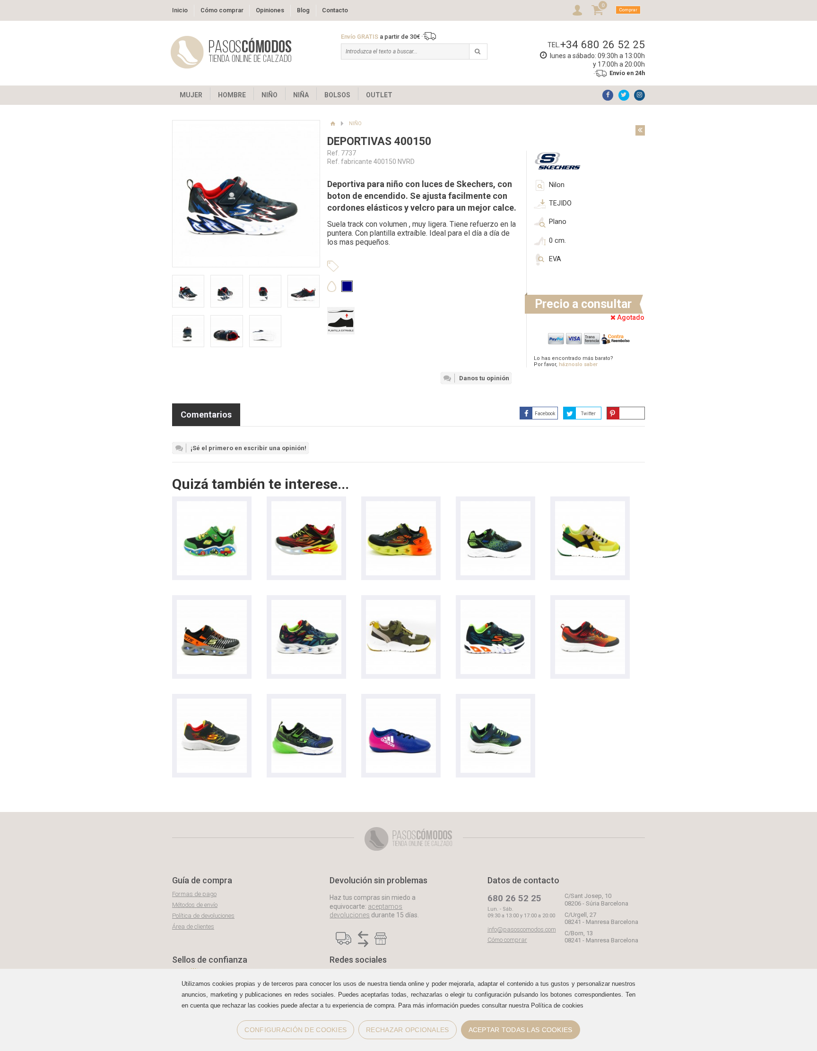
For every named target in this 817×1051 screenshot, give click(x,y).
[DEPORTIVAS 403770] (212, 703)
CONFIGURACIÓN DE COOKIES (295, 1030)
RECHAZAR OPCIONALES (407, 1030)
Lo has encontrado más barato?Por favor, (573, 361)
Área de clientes (193, 926)
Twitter (588, 413)
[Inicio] (333, 123)
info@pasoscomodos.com (521, 929)
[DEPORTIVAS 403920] (495, 505)
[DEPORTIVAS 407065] (212, 505)
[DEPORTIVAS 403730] (306, 703)
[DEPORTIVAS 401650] (212, 604)
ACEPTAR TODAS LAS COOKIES (521, 1030)
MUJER (191, 95)
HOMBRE (232, 95)
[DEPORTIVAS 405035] (590, 604)
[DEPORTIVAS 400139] (306, 505)
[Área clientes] (577, 10)
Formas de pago (194, 893)
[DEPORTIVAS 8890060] (590, 505)
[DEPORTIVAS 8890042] (401, 604)
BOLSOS (337, 95)
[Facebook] (607, 95)
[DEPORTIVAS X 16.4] (401, 703)
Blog (303, 10)
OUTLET (379, 95)
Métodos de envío (194, 904)
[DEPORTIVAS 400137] (495, 604)
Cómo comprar (221, 10)
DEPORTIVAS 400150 (379, 141)
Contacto (335, 10)
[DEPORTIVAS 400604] (401, 505)
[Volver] (640, 130)
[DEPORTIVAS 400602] (306, 604)
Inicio (180, 10)
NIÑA (301, 95)
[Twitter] (623, 95)
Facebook (545, 413)
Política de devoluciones (203, 915)
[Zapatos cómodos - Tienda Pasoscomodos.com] (231, 52)
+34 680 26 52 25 (602, 44)
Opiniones (270, 10)
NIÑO (269, 95)
